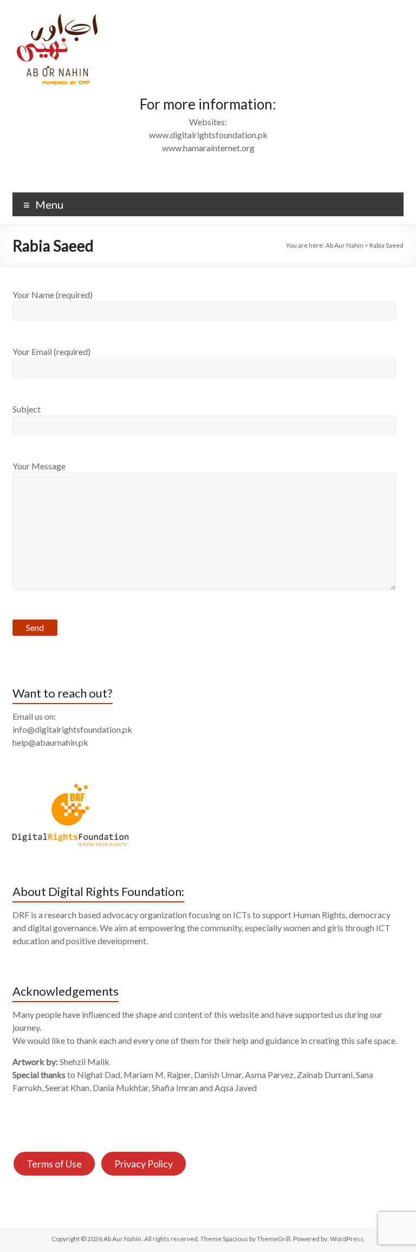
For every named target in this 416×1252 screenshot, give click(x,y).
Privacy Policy (143, 1164)
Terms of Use (54, 1164)
